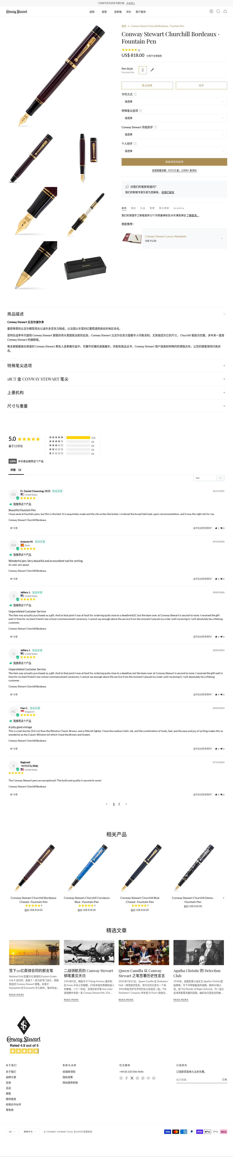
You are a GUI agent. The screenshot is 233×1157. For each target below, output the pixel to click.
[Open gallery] (58, 77)
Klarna (179, 208)
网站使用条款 (70, 1082)
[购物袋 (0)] (225, 11)
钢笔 (8, 1093)
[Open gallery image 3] (85, 158)
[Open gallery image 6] (31, 266)
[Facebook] (126, 1078)
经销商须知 (69, 1071)
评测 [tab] (12, 469)
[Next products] (222, 870)
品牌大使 (11, 1077)
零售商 (9, 1109)
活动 (8, 1088)
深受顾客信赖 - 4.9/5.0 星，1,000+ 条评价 (174, 170)
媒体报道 (11, 1098)
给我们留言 (167, 192)
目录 (8, 1082)
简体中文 (28, 1131)
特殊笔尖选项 (19, 365)
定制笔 (118, 11)
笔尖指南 (147, 85)
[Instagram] (121, 1078)
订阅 (224, 1079)
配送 (133, 208)
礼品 (142, 208)
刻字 (201, 85)
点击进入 (130, 3)
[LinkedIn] (153, 1078)
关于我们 (11, 1071)
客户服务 (141, 11)
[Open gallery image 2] (31, 158)
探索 (104, 11)
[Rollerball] (152, 70)
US (10, 1131)
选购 (91, 11)
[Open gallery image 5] (85, 212)
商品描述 (15, 313)
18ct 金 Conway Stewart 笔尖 (37, 379)
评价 (128, 11)
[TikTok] (137, 1078)
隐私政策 (68, 1077)
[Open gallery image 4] (31, 212)
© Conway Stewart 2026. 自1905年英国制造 (68, 1131)
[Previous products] (10, 870)
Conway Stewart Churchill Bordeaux (27, 520)
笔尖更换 (164, 208)
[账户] (211, 11)
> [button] (126, 804)
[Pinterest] (143, 1078)
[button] (217, 528)
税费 (152, 208)
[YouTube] (148, 1078)
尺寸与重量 (17, 406)
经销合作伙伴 (13, 1104)
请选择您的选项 (174, 161)
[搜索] (218, 11)
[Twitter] (132, 1078)
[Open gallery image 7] (85, 266)
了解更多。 (193, 215)
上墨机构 (15, 392)
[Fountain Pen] (143, 70)
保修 (124, 208)
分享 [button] (15, 528)
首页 (124, 26)
